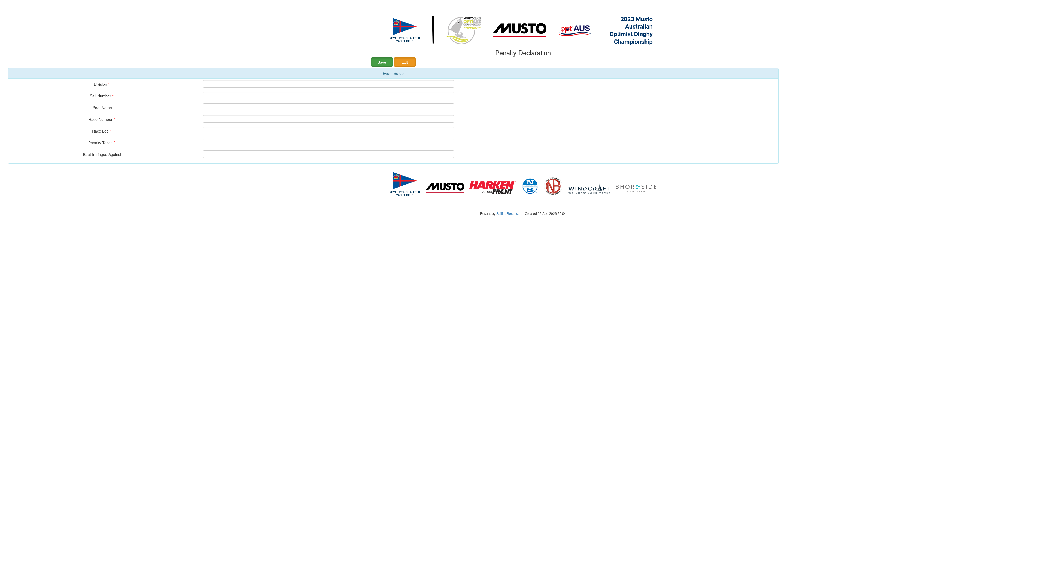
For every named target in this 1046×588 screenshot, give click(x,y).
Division (102, 84)
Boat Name (102, 107)
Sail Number (102, 95)
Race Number (102, 119)
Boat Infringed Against (102, 154)
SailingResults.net (509, 213)
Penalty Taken (102, 142)
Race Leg (102, 130)
